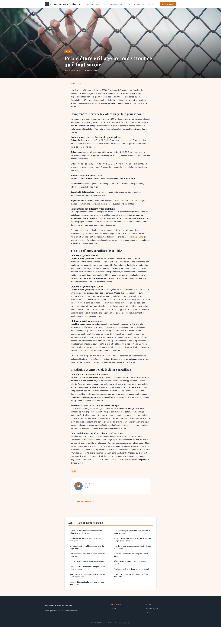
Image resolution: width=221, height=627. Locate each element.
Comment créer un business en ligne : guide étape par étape (87, 567)
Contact (148, 613)
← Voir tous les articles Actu (82, 501)
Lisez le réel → (168, 4)
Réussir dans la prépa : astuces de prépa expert (130, 562)
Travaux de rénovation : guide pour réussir (87, 561)
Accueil (90, 4)
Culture (104, 4)
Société (150, 4)
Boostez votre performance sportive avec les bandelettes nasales (87, 575)
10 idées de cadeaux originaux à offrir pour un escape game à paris (132, 539)
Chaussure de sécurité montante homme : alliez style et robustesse (86, 531)
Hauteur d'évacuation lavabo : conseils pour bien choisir (87, 583)
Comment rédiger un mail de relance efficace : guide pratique (132, 531)
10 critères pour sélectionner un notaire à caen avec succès (132, 547)
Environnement (138, 4)
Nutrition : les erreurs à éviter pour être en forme (131, 554)
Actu (97, 4)
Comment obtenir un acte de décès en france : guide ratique (88, 554)
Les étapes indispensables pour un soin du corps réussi (87, 547)
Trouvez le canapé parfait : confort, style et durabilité (131, 575)
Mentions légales (151, 608)
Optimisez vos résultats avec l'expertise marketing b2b (85, 539)
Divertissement (116, 4)
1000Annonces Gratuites (65, 4)
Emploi (127, 4)
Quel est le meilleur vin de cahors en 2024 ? (131, 569)
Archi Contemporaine (133, 237)
